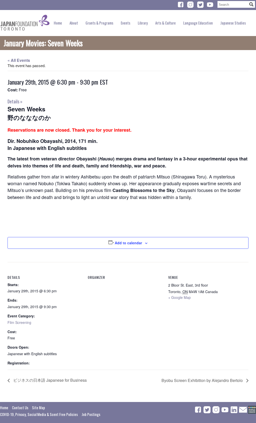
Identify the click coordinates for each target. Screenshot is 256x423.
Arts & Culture (165, 23)
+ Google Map (179, 297)
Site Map (38, 407)
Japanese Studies (233, 23)
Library (143, 23)
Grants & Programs (99, 23)
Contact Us (20, 407)
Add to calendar (128, 242)
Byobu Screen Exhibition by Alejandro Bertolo (203, 380)
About (74, 23)
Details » (15, 101)
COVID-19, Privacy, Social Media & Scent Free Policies (39, 414)
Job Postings (91, 414)
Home (58, 23)
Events (125, 23)
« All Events (19, 60)
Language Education (198, 23)
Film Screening (19, 322)
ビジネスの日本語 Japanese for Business (49, 380)
